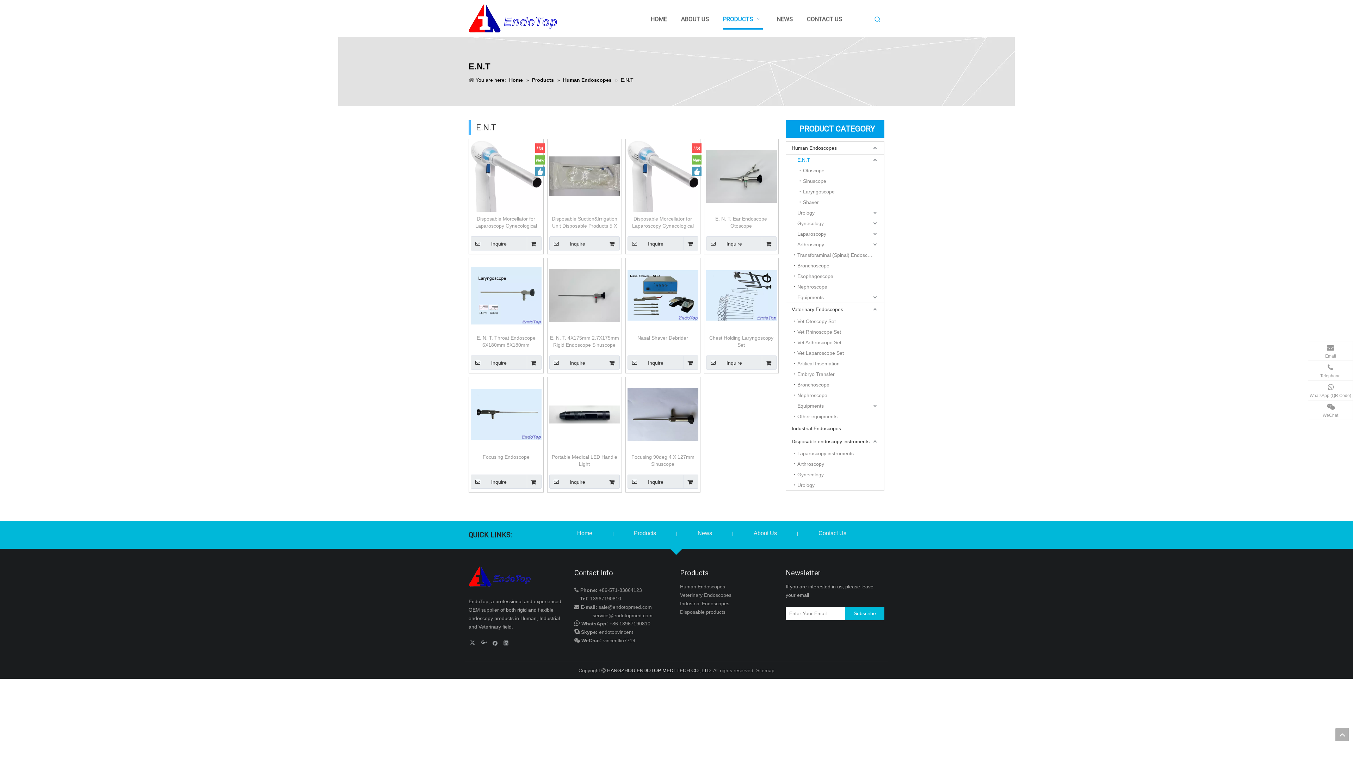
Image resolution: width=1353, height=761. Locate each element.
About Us (765, 533)
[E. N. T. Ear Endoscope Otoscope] (741, 176)
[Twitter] (473, 642)
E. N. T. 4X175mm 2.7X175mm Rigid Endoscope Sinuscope (584, 341)
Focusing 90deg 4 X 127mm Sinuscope (662, 460)
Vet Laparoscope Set (820, 353)
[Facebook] (495, 642)
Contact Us (832, 533)
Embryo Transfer (816, 374)
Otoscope (813, 170)
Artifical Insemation (818, 363)
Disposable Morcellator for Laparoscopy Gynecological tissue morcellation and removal (506, 222)
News (705, 533)
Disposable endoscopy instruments (831, 441)
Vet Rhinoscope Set (819, 332)
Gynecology (810, 223)
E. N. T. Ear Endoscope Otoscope (741, 222)
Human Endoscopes (814, 148)
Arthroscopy (810, 244)
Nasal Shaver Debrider (662, 338)
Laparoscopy (811, 234)
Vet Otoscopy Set (816, 321)
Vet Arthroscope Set (819, 342)
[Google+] (484, 642)
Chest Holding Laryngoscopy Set (741, 341)
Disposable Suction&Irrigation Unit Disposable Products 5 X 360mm (584, 222)
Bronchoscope (813, 265)
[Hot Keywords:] (877, 19)
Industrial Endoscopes (816, 428)
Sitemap (765, 670)
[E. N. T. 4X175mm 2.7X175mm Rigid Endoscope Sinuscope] (584, 295)
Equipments (810, 297)
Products (645, 533)
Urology (806, 213)
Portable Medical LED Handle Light (584, 460)
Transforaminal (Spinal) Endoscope (836, 255)
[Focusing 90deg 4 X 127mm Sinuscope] (663, 414)
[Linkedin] (506, 642)
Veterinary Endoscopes (817, 309)
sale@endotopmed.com (625, 607)
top (1342, 734)
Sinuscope (814, 181)
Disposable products (702, 612)
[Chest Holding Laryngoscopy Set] (741, 295)
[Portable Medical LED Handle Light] (584, 414)
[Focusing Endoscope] (506, 414)
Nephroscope (812, 287)
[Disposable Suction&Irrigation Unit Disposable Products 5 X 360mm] (584, 176)
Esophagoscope (815, 276)
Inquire (499, 244)
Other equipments (817, 416)
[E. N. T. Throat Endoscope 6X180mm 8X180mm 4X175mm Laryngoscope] (506, 295)
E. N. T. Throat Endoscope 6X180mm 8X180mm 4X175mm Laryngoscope (506, 341)
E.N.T (803, 160)
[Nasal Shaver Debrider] (663, 295)
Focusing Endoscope (506, 457)
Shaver (811, 202)
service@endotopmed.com (623, 615)
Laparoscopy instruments (825, 453)
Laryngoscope (819, 191)
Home (584, 533)
